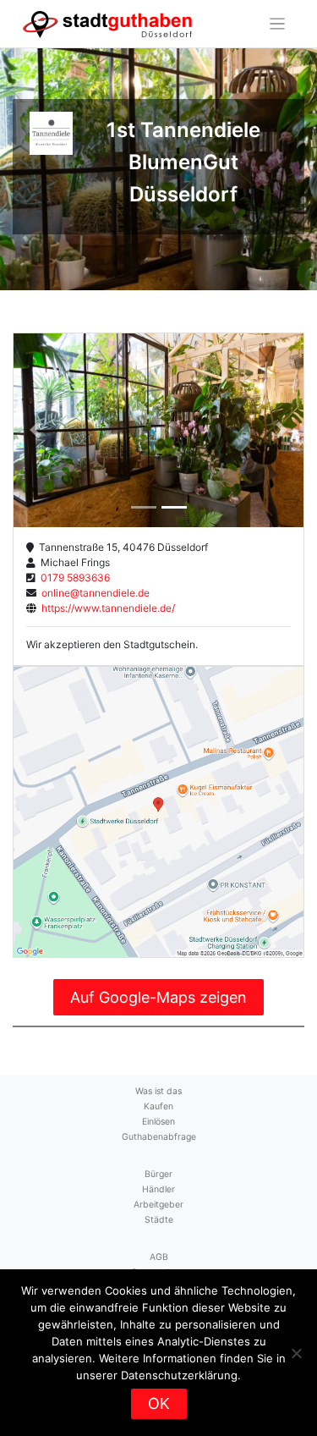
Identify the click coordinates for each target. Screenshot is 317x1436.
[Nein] (295, 1353)
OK (159, 1403)
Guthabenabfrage (159, 1136)
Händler (158, 1189)
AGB (159, 1257)
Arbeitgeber (158, 1204)
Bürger (158, 1174)
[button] (35, 430)
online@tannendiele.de (93, 592)
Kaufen (158, 1106)
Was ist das (158, 1091)
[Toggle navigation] (277, 24)
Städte (159, 1219)
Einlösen (158, 1121)
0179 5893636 (73, 577)
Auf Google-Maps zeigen (158, 997)
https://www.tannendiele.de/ (105, 608)
